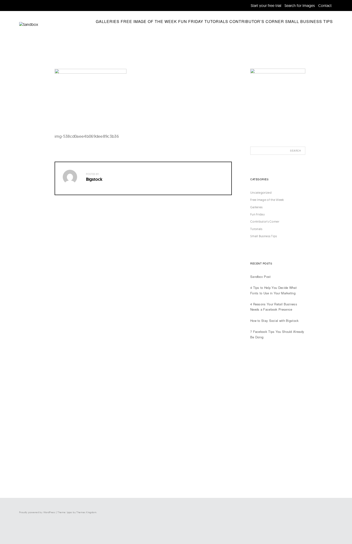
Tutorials (216, 21)
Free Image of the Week (149, 21)
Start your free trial (266, 5)
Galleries (107, 21)
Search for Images (299, 5)
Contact (325, 5)
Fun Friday (190, 21)
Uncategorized (261, 192)
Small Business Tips (309, 21)
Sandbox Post (260, 276)
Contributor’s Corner (256, 21)
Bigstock (94, 179)
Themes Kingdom (86, 512)
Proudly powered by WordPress (37, 512)
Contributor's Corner (264, 221)
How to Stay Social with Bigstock (274, 320)
